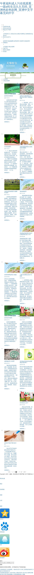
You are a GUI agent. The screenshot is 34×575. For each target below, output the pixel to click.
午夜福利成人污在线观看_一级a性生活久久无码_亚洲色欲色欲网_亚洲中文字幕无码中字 (16, 8)
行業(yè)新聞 (6, 80)
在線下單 (5, 48)
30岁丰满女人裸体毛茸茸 (16, 572)
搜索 (1, 564)
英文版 (4, 51)
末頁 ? (24, 472)
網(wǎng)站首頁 (7, 28)
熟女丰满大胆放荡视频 (6, 574)
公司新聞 (5, 79)
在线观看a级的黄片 (4, 572)
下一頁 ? (20, 472)
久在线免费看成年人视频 (19, 574)
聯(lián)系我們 (6, 50)
